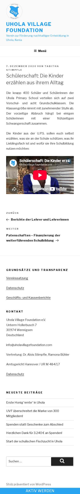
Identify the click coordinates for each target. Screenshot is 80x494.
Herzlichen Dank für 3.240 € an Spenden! (34, 433)
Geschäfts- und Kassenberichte (28, 298)
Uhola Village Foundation (28, 27)
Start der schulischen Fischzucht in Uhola (34, 441)
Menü (42, 51)
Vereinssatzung (17, 278)
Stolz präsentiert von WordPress (28, 484)
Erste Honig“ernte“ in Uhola (25, 402)
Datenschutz (15, 288)
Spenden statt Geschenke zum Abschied (34, 424)
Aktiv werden (40, 491)
